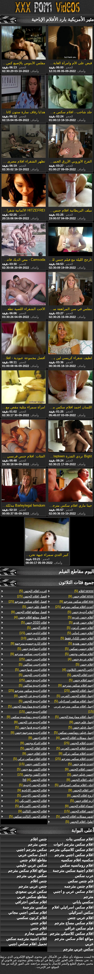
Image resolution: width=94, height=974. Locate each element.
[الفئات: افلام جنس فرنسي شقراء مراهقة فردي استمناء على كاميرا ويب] (24, 437)
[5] (83, 591)
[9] (80, 596)
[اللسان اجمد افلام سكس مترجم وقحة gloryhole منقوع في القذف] (70, 387)
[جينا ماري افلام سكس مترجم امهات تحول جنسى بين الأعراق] (70, 486)
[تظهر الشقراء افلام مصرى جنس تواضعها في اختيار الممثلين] (24, 142)
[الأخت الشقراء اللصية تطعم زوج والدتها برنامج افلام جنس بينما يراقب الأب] (24, 289)
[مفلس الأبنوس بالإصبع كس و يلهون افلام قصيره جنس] (24, 43)
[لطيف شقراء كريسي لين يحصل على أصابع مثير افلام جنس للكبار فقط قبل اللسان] (70, 338)
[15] (73, 709)
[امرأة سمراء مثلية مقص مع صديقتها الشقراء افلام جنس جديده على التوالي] (24, 387)
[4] (80, 659)
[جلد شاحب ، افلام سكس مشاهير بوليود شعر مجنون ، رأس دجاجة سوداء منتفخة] (70, 92)
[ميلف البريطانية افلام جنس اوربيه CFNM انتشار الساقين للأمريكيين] (70, 191)
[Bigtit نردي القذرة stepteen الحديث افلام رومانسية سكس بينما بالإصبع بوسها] (70, 437)
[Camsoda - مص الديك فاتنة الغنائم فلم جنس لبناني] (24, 240)
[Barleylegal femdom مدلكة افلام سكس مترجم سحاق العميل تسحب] (24, 486)
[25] (74, 607)
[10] (34, 638)
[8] (30, 722)
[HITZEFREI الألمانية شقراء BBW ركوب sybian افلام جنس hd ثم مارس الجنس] (24, 191)
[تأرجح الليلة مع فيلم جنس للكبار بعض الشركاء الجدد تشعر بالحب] (70, 240)
